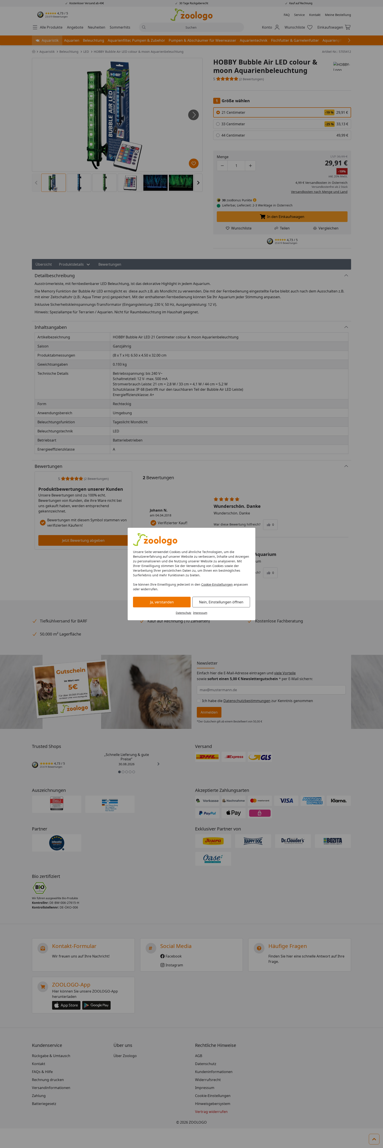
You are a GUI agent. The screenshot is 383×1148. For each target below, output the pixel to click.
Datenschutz (183, 613)
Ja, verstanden (162, 602)
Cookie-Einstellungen (217, 584)
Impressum (200, 613)
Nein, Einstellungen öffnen (221, 602)
